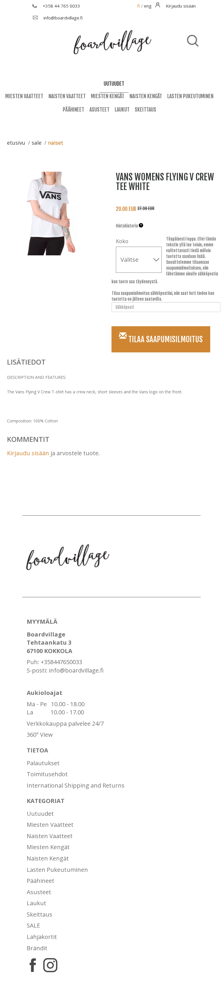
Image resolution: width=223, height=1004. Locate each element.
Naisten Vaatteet (67, 96)
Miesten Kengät (107, 96)
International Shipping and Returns (76, 785)
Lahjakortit (42, 937)
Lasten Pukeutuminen (190, 96)
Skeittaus (145, 109)
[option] (52, 213)
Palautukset (43, 763)
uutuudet (114, 83)
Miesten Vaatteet (24, 96)
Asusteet (99, 109)
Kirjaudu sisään (28, 453)
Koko (122, 241)
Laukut (122, 109)
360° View (40, 734)
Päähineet (73, 109)
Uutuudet (40, 813)
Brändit (37, 948)
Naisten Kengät (146, 96)
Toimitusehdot (47, 774)
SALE (33, 925)
